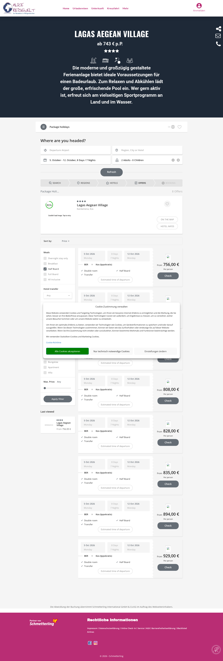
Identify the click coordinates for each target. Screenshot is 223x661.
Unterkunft (97, 8)
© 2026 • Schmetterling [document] (111, 656)
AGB (148, 628)
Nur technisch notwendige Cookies (111, 351)
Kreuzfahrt (113, 8)
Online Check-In (128, 628)
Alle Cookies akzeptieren (67, 351)
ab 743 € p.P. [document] (110, 43)
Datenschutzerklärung (109, 628)
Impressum (92, 628)
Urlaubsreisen (80, 8)
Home (66, 8)
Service (141, 628)
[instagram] (95, 644)
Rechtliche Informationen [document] (112, 620)
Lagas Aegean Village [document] (111, 34)
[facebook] (90, 644)
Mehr (126, 8)
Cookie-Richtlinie (53, 342)
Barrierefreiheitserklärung (163, 628)
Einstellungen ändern (156, 351)
